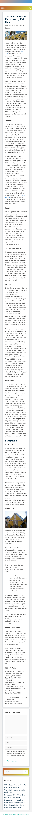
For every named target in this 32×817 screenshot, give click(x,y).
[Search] (25, 772)
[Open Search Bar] (30, 8)
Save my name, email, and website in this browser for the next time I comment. (16, 754)
